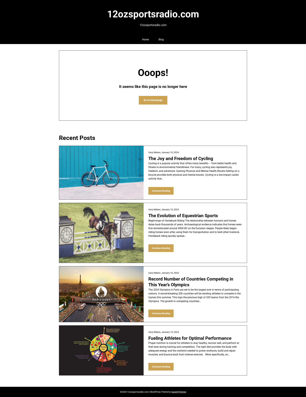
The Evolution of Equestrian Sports (183, 215)
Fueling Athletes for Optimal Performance (189, 338)
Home (145, 39)
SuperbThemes (178, 392)
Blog (161, 39)
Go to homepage (153, 100)
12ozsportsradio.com (153, 14)
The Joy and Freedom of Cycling (180, 158)
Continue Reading (161, 191)
